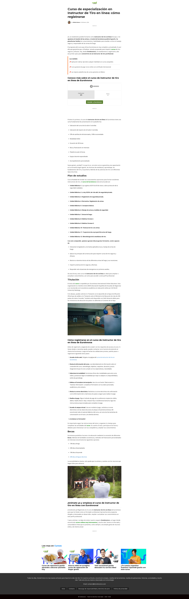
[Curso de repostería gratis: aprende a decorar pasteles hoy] (54, 563)
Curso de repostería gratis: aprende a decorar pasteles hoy (53, 567)
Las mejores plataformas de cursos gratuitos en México (88, 72)
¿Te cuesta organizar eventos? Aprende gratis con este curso (133, 567)
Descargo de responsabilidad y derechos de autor (94, 589)
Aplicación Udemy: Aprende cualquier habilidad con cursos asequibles (92, 62)
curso (77, 283)
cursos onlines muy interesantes (86, 522)
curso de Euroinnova (89, 182)
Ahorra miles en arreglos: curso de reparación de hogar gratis (79, 567)
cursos (113, 49)
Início (63, 589)
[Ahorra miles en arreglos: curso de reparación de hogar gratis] (80, 563)
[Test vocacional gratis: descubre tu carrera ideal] (107, 563)
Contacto (72, 589)
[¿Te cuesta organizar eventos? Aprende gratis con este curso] (133, 563)
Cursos (58, 546)
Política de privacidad (120, 589)
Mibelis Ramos (76, 22)
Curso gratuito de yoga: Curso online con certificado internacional (91, 67)
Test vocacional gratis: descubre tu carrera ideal (105, 566)
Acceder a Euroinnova (94, 102)
